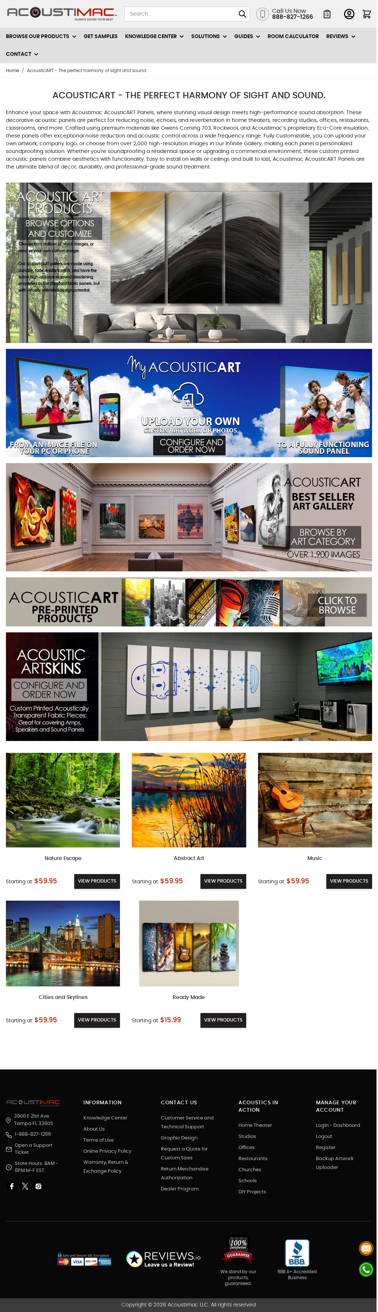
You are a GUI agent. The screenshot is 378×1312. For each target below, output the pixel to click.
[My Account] (349, 14)
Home (12, 70)
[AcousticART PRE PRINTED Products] (189, 605)
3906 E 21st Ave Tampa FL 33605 (33, 1120)
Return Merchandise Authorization (185, 1173)
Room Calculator (293, 36)
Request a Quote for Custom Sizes (184, 1153)
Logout (324, 1136)
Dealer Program (180, 1189)
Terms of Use (98, 1140)
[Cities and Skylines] (63, 943)
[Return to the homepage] (34, 1103)
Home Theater (255, 1125)
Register (326, 1147)
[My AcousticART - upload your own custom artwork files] (189, 406)
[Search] (242, 14)
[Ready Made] (189, 943)
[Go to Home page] (62, 14)
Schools (247, 1181)
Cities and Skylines (63, 997)
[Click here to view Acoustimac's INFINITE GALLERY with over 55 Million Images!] (189, 265)
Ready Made (189, 997)
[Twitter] (25, 1186)
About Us (94, 1129)
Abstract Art (189, 858)
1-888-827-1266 (33, 1134)
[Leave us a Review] (163, 1259)
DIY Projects (252, 1192)
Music (314, 858)
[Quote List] (327, 14)
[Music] (315, 800)
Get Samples (101, 36)
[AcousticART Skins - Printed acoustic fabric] (189, 689)
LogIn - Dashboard (338, 1125)
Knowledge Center (105, 1118)
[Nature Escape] (63, 800)
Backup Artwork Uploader (335, 1163)
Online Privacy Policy (107, 1151)
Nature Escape (63, 858)
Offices (246, 1147)
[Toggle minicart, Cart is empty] (367, 14)
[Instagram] (38, 1186)
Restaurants (253, 1158)
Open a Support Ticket (33, 1149)
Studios (247, 1136)
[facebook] (12, 1186)
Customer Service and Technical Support (187, 1122)
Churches (249, 1169)
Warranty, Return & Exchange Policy (105, 1167)
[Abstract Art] (189, 800)
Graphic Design (179, 1138)
